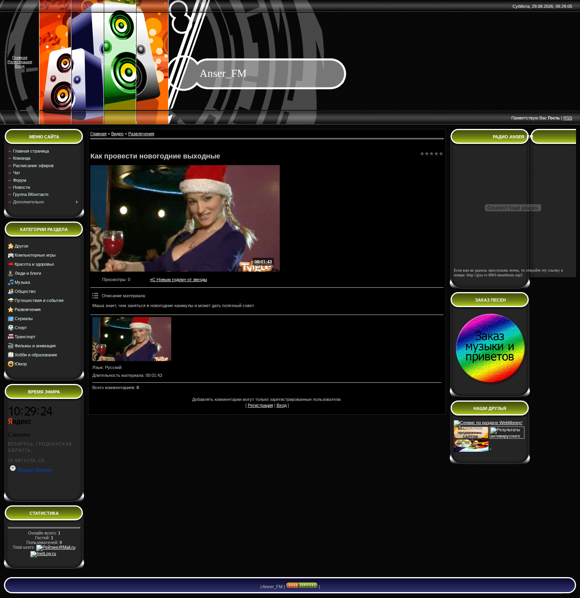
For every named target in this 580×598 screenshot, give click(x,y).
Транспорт (25, 336)
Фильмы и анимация (35, 345)
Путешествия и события (39, 300)
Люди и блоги (28, 273)
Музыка (22, 282)
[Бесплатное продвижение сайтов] (471, 437)
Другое (21, 246)
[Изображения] (131, 339)
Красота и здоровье (34, 264)
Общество (25, 291)
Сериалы (24, 318)
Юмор (21, 363)
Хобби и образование (36, 354)
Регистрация (19, 62)
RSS (567, 118)
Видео (117, 133)
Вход (19, 66)
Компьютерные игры (35, 255)
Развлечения (28, 309)
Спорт (21, 327)
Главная (19, 57)
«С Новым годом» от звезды (178, 279)
